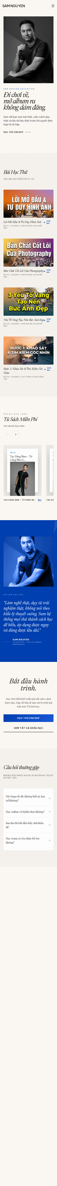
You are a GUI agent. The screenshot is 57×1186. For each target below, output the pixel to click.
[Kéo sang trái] (7, 434)
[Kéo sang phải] (15, 434)
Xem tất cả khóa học (28, 728)
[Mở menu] (53, 6)
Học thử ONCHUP (28, 718)
